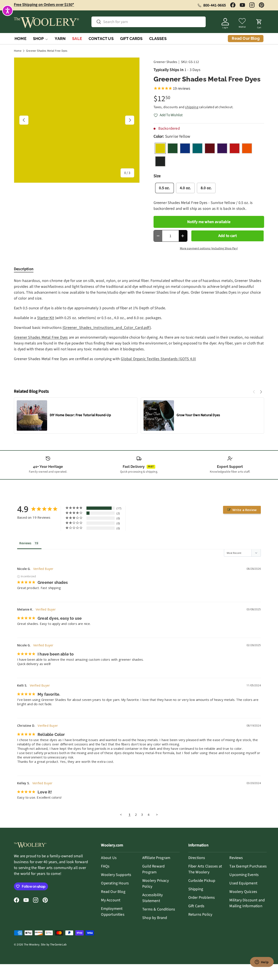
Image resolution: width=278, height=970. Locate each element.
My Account (110, 900)
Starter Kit (45, 318)
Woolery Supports (116, 874)
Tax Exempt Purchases (248, 866)
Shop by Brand (154, 917)
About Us (108, 858)
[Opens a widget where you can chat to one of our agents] (262, 962)
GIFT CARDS (131, 38)
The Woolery (31, 944)
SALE (77, 38)
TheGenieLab (58, 944)
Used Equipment (243, 883)
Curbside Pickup (201, 880)
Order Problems (201, 897)
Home (18, 50)
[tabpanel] (139, 329)
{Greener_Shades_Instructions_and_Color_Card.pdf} (107, 327)
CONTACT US (101, 38)
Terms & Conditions (158, 909)
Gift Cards (196, 906)
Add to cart (227, 235)
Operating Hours (115, 883)
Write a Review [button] (244, 510)
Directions (196, 858)
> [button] (157, 814)
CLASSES (158, 38)
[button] (259, 23)
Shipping (195, 889)
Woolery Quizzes (243, 891)
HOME (20, 38)
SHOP (38, 38)
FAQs (105, 866)
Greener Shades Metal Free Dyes (46, 50)
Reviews (236, 858)
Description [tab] (23, 269)
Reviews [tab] (25, 543)
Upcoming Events (244, 874)
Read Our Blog (113, 891)
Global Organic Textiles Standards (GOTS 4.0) (158, 359)
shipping (191, 107)
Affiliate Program (156, 858)
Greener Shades (165, 62)
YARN (60, 38)
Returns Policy (200, 914)
